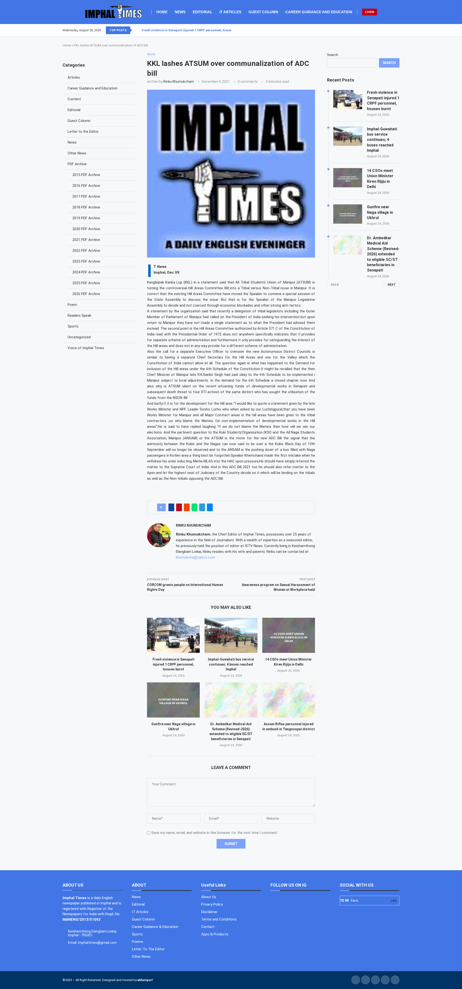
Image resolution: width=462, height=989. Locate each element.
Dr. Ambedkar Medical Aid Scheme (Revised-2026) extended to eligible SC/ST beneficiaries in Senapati (383, 254)
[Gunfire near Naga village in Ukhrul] (173, 700)
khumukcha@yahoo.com (195, 557)
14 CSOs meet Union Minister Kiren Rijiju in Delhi (380, 178)
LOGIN (369, 12)
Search (332, 55)
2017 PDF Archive (86, 196)
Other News (77, 153)
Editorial (202, 12)
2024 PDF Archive (86, 272)
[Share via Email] (210, 507)
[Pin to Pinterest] (179, 507)
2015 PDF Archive (86, 175)
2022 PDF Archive (86, 250)
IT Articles (230, 12)
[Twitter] (390, 30)
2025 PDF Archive (86, 283)
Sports (73, 326)
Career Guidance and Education (318, 12)
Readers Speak (79, 315)
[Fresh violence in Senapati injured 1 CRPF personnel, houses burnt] (173, 635)
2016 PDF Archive (86, 185)
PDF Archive (77, 164)
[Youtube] (396, 30)
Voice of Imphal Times (86, 348)
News (180, 12)
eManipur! (145, 980)
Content (74, 99)
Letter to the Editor (83, 131)
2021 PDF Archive (86, 240)
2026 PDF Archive (86, 294)
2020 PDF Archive (86, 229)
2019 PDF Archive (86, 218)
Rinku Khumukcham (178, 81)
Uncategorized (79, 337)
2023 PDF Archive (86, 261)
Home (161, 12)
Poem (72, 304)
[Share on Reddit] (187, 507)
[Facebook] (387, 30)
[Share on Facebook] (171, 507)
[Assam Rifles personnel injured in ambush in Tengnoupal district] (288, 700)
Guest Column (263, 12)
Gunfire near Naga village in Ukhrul (380, 212)
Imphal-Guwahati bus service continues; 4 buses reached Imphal (231, 664)
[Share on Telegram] (202, 507)
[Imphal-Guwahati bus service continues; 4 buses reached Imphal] (231, 635)
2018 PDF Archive (86, 207)
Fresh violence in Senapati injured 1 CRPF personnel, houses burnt (192, 30)
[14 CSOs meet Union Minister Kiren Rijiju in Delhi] (288, 635)
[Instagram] (393, 30)
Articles (74, 77)
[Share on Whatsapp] (194, 507)
